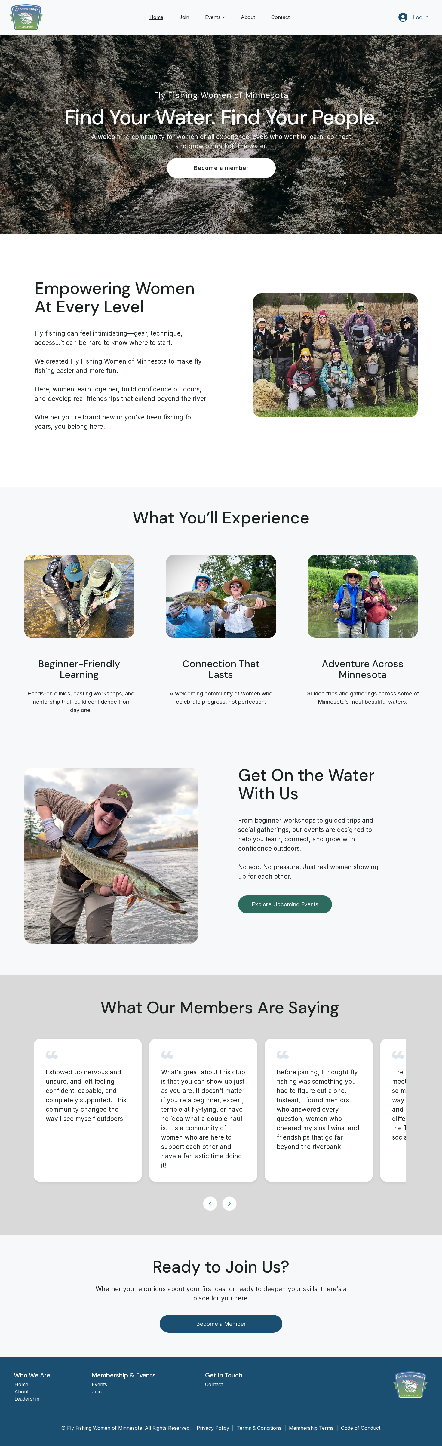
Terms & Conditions (259, 1428)
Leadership (26, 1399)
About (21, 1392)
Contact (214, 1384)
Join (97, 1392)
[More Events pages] (223, 17)
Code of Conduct (361, 1428)
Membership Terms (311, 1428)
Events (99, 1384)
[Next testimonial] (229, 1203)
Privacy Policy (214, 1428)
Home (21, 1384)
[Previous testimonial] (210, 1203)
